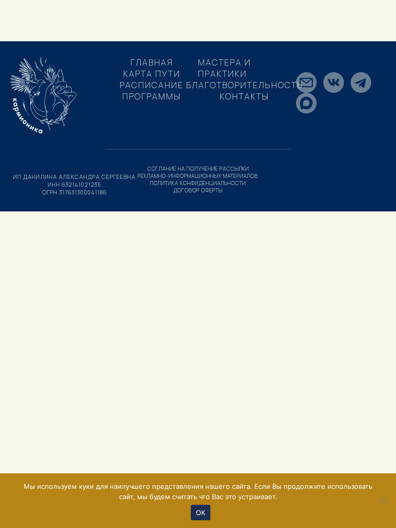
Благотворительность (244, 85)
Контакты (244, 96)
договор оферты (198, 190)
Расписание (152, 85)
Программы (151, 96)
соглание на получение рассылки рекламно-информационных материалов (198, 172)
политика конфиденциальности (198, 183)
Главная (151, 62)
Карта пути (151, 73)
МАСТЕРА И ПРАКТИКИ (224, 68)
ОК (201, 512)
